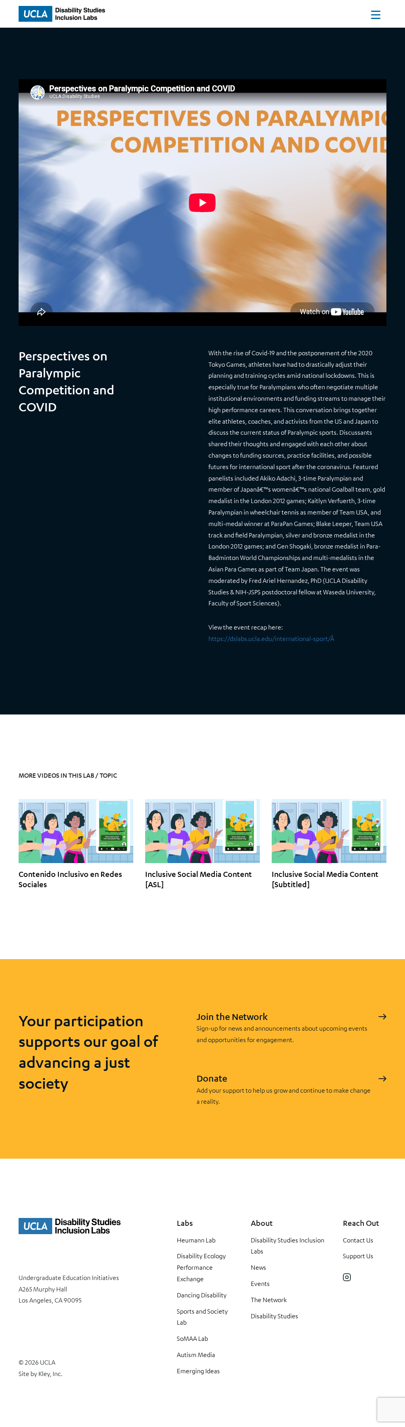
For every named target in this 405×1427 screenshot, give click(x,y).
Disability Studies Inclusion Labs (287, 1245)
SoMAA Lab (192, 1338)
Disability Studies (274, 1316)
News (258, 1267)
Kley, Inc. (50, 1374)
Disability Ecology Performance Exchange (201, 1267)
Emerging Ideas (198, 1371)
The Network (269, 1300)
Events (260, 1284)
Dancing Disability (202, 1295)
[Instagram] (347, 1277)
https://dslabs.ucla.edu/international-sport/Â (271, 639)
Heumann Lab (196, 1240)
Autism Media (196, 1355)
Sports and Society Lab (202, 1317)
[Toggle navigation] (375, 16)
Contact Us (358, 1240)
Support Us (358, 1256)
